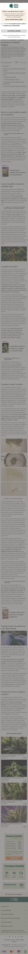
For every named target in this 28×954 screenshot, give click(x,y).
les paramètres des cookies (17, 23)
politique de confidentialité (12, 25)
